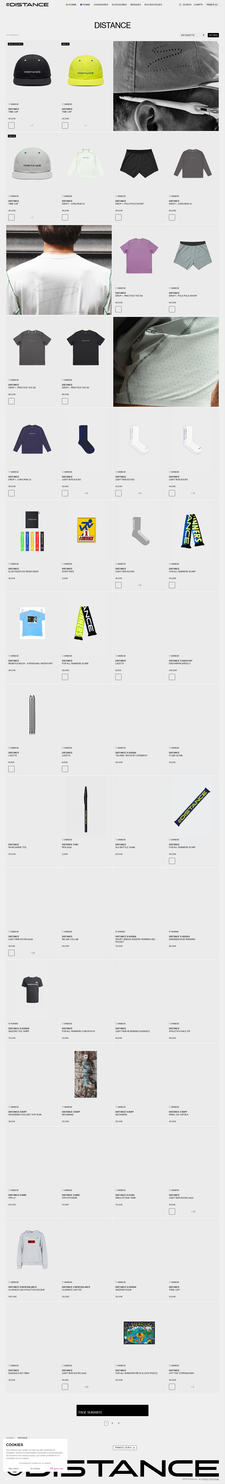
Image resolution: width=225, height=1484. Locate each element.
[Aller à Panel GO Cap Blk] (193, 1074)
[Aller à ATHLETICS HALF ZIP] (193, 991)
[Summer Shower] (179, 217)
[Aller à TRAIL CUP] (193, 1249)
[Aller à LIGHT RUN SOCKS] (86, 439)
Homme (72, 4)
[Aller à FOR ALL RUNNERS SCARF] (193, 531)
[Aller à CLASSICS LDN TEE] (86, 1249)
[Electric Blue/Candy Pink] (79, 493)
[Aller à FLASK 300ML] (193, 715)
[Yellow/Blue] (25, 125)
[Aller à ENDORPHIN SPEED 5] (193, 623)
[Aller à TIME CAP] (32, 71)
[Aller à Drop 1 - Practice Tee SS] (139, 255)
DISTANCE (13, 109)
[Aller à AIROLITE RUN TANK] (139, 1157)
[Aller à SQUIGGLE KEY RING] (32, 1333)
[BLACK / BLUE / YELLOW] (72, 677)
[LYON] (186, 1387)
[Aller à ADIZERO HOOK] (139, 1249)
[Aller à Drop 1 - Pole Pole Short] (139, 163)
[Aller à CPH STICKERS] (86, 1157)
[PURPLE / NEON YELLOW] (186, 585)
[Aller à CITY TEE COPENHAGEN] (193, 1333)
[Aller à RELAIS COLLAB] (86, 899)
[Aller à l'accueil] (27, 4)
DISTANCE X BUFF (17, 1112)
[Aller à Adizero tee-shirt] (32, 991)
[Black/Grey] (72, 125)
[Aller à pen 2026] (86, 807)
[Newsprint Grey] (72, 217)
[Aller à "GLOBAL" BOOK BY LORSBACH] (139, 715)
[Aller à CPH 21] (32, 1157)
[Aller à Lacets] (139, 623)
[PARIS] (179, 1387)
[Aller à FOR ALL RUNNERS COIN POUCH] (86, 991)
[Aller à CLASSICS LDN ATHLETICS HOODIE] (32, 1249)
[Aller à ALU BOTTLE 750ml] (139, 807)
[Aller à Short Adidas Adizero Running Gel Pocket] (139, 899)
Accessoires (119, 4)
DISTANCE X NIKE (17, 1195)
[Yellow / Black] (25, 769)
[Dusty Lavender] (18, 401)
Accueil (10, 1438)
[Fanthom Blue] (79, 217)
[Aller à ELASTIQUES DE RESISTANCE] (32, 531)
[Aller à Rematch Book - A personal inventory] (32, 623)
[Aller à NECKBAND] (86, 1074)
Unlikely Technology (210, 1479)
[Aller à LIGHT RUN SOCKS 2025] (193, 1157)
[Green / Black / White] (179, 585)
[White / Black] (125, 677)
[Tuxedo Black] (132, 309)
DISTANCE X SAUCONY (180, 660)
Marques (135, 4)
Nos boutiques (153, 4)
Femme (86, 4)
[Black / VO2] (179, 677)
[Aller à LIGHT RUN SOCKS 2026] (32, 899)
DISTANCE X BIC (70, 844)
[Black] (179, 309)
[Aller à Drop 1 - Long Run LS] (86, 163)
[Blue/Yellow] (18, 125)
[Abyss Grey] (125, 217)
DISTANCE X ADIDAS (125, 752)
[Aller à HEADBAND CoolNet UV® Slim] (32, 1074)
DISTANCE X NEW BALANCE (22, 1287)
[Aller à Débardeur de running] (193, 899)
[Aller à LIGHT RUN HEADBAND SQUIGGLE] (139, 991)
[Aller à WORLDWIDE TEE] (32, 807)
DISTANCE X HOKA (125, 1195)
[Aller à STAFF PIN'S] (86, 531)
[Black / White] (132, 677)
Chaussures (101, 4)
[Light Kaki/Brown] (72, 493)
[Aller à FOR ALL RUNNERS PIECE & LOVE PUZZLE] (139, 1333)
